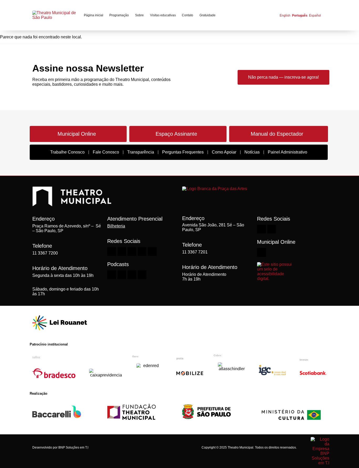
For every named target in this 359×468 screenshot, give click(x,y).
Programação (119, 15)
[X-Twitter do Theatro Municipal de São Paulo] (142, 251)
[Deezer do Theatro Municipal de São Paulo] (111, 274)
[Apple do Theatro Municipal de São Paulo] (131, 274)
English (285, 15)
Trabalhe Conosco (67, 152)
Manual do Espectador (277, 134)
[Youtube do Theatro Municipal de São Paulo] (121, 251)
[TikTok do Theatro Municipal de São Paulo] (152, 251)
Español (315, 15)
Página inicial (93, 15)
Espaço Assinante (176, 134)
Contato (187, 15)
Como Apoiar (224, 152)
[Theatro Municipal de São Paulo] (71, 203)
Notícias (252, 152)
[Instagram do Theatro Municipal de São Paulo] (111, 251)
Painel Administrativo (287, 152)
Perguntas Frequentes (183, 152)
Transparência (140, 152)
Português (299, 15)
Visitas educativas (163, 15)
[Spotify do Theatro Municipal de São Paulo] (121, 274)
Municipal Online (77, 134)
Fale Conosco (106, 152)
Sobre (139, 15)
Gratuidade (207, 15)
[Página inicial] (54, 15)
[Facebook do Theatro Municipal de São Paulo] (131, 251)
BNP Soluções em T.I (73, 447)
